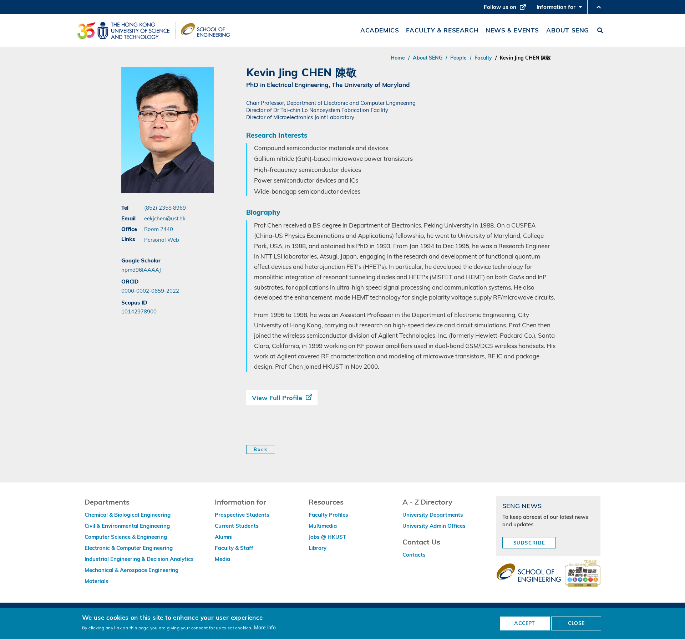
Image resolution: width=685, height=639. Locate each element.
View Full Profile (277, 398)
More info (265, 627)
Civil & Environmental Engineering (127, 525)
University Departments (432, 514)
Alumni (224, 536)
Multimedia (323, 525)
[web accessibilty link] (582, 574)
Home (398, 58)
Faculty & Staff (234, 548)
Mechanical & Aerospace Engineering (131, 570)
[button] (598, 7)
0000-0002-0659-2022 (150, 290)
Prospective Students (242, 514)
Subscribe (529, 543)
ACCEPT (524, 623)
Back (261, 449)
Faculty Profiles (328, 514)
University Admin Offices (434, 525)
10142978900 (139, 311)
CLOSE (576, 623)
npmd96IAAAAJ (141, 269)
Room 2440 (158, 228)
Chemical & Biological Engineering (128, 514)
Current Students (237, 525)
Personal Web (161, 239)
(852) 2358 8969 (165, 207)
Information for (561, 9)
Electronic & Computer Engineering (129, 548)
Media (222, 559)
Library (317, 548)
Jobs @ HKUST (327, 536)
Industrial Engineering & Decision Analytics (139, 559)
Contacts (414, 554)
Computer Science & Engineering (126, 536)
